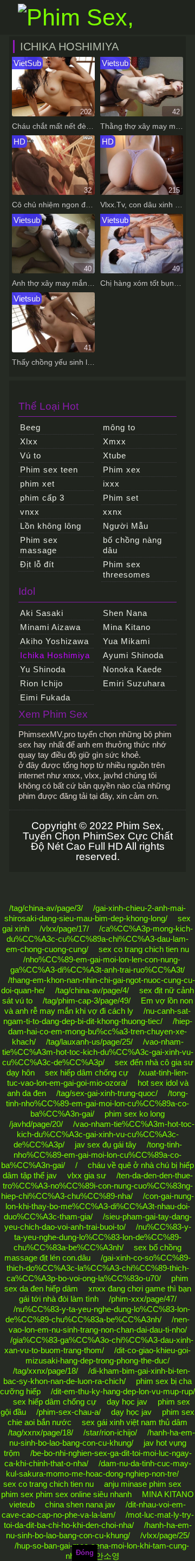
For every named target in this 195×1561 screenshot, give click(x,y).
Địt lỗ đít (37, 564)
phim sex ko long (135, 1113)
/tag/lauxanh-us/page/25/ (89, 1041)
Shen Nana (125, 613)
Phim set (121, 497)
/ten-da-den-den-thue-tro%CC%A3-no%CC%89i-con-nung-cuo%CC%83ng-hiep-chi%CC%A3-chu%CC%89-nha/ (97, 1186)
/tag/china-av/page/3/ (46, 908)
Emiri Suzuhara (134, 683)
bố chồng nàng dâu (132, 545)
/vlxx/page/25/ (165, 1535)
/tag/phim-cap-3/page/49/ (87, 1000)
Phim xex (122, 469)
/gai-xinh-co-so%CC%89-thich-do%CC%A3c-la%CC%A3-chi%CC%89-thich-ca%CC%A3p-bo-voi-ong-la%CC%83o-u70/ (98, 1268)
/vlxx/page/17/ (64, 928)
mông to (119, 427)
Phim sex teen (49, 469)
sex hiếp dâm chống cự (86, 1072)
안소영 (107, 1555)
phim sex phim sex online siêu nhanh (66, 1494)
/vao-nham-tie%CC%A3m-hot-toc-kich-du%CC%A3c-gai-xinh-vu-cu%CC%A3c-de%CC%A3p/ (97, 1052)
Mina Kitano (127, 627)
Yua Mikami (126, 641)
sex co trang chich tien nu (144, 949)
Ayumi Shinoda (133, 655)
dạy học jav (127, 1401)
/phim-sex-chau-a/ (68, 1411)
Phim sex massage (39, 545)
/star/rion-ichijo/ (110, 1432)
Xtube (114, 455)
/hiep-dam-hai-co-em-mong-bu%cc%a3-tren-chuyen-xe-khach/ (100, 1031)
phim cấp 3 (42, 497)
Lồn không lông (50, 525)
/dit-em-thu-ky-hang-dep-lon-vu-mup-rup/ (123, 1391)
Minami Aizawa (50, 627)
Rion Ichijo (41, 683)
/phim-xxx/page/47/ (143, 1298)
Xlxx (29, 441)
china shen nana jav (80, 1504)
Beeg (30, 427)
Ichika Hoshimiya (55, 655)
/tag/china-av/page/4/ (92, 990)
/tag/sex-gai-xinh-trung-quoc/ (107, 1093)
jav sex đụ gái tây (105, 1144)
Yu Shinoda (43, 669)
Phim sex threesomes (127, 569)
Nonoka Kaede (132, 669)
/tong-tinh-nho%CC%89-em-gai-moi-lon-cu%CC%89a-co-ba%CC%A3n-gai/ (97, 1103)
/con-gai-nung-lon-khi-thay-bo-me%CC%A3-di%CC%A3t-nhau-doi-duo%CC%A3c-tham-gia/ (99, 1206)
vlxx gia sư (86, 1175)
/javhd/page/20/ (36, 1124)
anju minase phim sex (142, 1483)
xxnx (112, 511)
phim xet (37, 483)
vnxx (30, 511)
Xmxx (114, 441)
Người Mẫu (125, 525)
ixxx (111, 483)
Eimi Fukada (45, 697)
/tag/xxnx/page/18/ (45, 1370)
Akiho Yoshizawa (54, 641)
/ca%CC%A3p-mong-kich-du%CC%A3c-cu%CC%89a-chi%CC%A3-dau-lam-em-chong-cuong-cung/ (99, 939)
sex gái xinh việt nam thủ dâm (134, 1422)
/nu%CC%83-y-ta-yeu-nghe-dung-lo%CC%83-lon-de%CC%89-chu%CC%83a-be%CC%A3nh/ (102, 1237)
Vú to (30, 455)
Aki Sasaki (41, 613)
